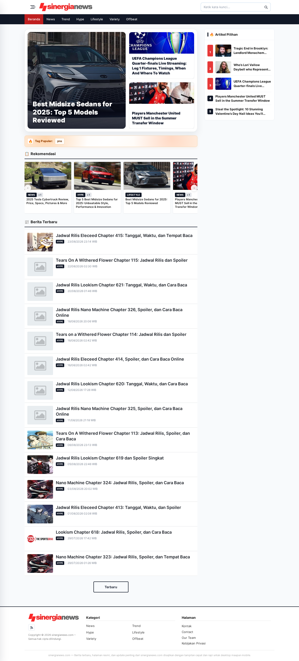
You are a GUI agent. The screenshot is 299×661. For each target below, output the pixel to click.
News (50, 19)
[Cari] (266, 7)
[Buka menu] (32, 7)
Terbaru (111, 587)
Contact (187, 632)
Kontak (187, 626)
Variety (115, 19)
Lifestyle (97, 19)
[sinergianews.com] (66, 7)
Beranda (34, 19)
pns (59, 141)
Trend (65, 19)
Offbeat (131, 19)
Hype (80, 19)
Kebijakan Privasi (194, 643)
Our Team (189, 638)
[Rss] (31, 627)
